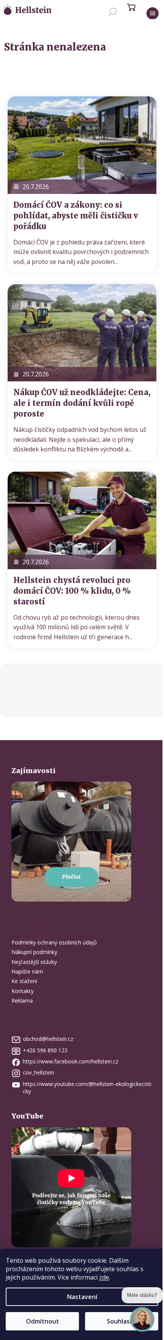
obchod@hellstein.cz (48, 1038)
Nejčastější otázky (34, 962)
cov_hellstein (38, 1072)
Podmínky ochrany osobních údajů (54, 942)
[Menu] (152, 13)
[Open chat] (142, 1316)
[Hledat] (112, 13)
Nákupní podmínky (34, 952)
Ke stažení (24, 981)
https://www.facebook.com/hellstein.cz (70, 1061)
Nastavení (82, 1297)
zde (104, 1277)
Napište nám (27, 971)
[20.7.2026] (82, 144)
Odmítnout (42, 1321)
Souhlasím (122, 1321)
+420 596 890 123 (45, 1050)
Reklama (22, 1000)
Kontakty (22, 991)
